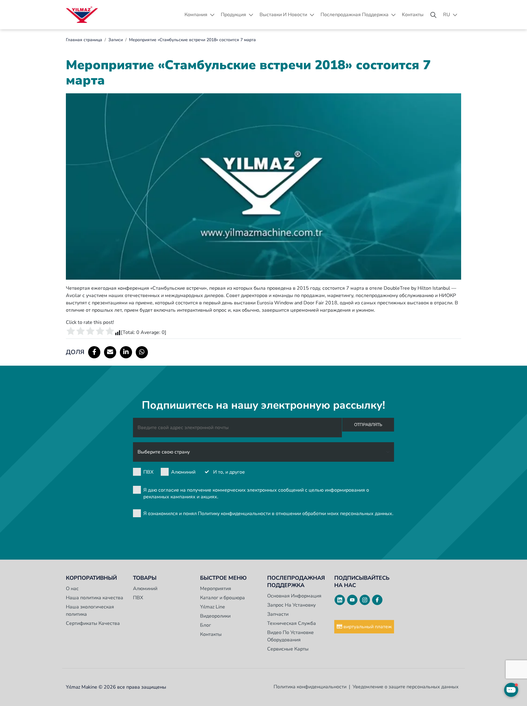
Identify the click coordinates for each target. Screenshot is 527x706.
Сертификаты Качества (93, 623)
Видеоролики (215, 616)
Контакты (211, 634)
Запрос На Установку (291, 605)
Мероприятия (215, 588)
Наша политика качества (94, 597)
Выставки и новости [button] (283, 14)
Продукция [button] (233, 14)
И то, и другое (229, 472)
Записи (115, 40)
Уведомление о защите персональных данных (406, 686)
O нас (72, 588)
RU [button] (446, 14)
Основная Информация (294, 596)
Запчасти (278, 614)
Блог (205, 625)
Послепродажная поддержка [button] (355, 14)
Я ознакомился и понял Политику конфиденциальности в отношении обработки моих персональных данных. (268, 513)
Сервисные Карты (288, 649)
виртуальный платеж (367, 626)
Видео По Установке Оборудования (290, 636)
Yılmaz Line (212, 607)
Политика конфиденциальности (310, 686)
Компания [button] (196, 14)
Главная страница (84, 40)
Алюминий (183, 472)
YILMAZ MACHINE (82, 14)
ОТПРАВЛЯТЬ (368, 425)
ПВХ (148, 472)
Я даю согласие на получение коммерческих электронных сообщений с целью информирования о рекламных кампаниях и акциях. (256, 493)
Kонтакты (413, 14)
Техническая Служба (291, 623)
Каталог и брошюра (222, 597)
